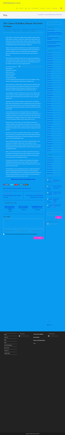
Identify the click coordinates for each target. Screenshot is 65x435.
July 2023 (49, 127)
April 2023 (49, 134)
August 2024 (49, 97)
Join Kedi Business (8, 345)
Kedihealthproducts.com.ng (11, 3)
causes (7, 188)
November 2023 (50, 118)
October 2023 (49, 120)
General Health (25, 30)
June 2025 (49, 74)
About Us (6, 337)
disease (10, 188)
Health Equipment (50, 159)
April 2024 (49, 106)
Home (5, 334)
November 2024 (50, 90)
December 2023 (50, 116)
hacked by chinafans (50, 30)
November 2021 (50, 143)
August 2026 (49, 53)
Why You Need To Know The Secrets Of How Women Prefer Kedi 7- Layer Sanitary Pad (54, 34)
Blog (5, 339)
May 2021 (49, 150)
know (23, 188)
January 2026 (49, 58)
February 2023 (49, 139)
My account (6, 347)
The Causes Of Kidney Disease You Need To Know (53, 14)
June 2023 (49, 129)
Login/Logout (7, 353)
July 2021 (49, 148)
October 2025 (49, 65)
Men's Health (49, 166)
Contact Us (6, 350)
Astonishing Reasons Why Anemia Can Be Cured (37, 207)
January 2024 (49, 113)
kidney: (20, 188)
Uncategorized (49, 171)
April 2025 (49, 79)
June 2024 (49, 102)
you (30, 188)
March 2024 (49, 109)
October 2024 (49, 92)
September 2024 (50, 95)
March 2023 (49, 136)
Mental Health (49, 169)
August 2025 (49, 69)
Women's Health (50, 173)
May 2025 (49, 76)
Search (58, 217)
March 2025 (49, 81)
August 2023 (49, 125)
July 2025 (49, 72)
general (13, 188)
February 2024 (49, 111)
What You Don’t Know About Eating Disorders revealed (10, 208)
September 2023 (50, 122)
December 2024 (50, 88)
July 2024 (49, 99)
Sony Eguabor (7, 30)
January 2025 (49, 86)
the (28, 188)
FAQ (34, 343)
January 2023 (49, 141)
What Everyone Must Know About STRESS (23, 207)
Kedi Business (49, 162)
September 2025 (50, 67)
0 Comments (33, 30)
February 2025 (49, 83)
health (17, 188)
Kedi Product (49, 164)
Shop (5, 342)
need (26, 188)
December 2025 (50, 60)
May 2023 (49, 132)
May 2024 (49, 104)
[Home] (36, 14)
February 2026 (49, 56)
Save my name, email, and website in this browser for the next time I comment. (21, 234)
